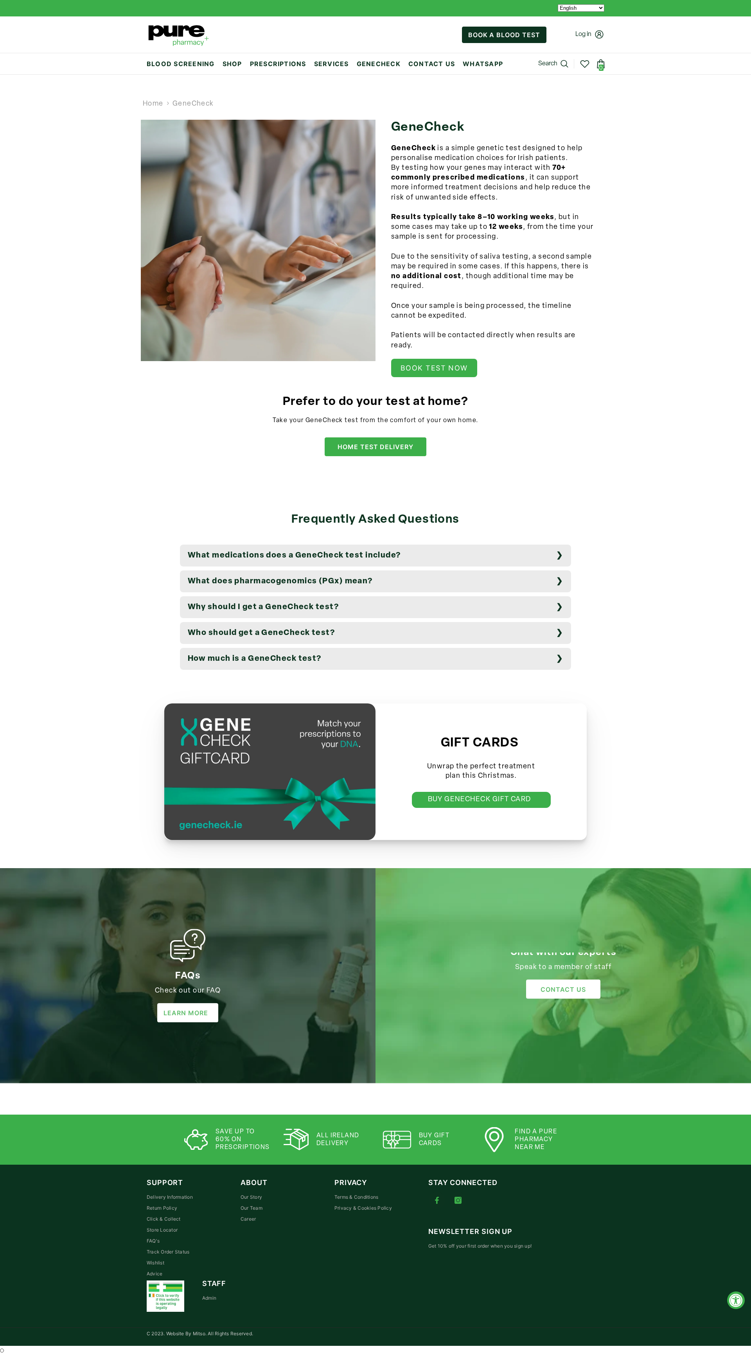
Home (153, 104)
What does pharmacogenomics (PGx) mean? (280, 581)
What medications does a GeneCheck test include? (294, 555)
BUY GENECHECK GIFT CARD (481, 799)
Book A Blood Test (504, 35)
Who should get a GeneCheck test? (261, 633)
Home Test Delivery (375, 447)
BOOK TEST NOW (434, 368)
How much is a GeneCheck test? (255, 659)
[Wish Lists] (585, 64)
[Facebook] (437, 1200)
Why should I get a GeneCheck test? (263, 607)
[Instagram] (458, 1200)
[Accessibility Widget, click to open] (736, 1300)
